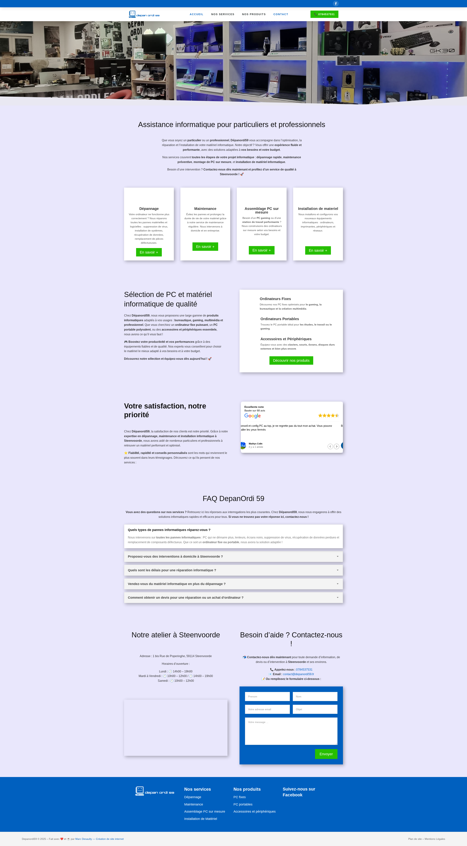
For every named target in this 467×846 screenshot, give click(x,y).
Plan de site (415, 838)
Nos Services (222, 14)
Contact (280, 14)
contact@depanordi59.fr (298, 674)
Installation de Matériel (200, 819)
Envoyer (326, 754)
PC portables (243, 804)
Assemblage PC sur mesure (204, 811)
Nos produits (254, 14)
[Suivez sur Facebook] (336, 4)
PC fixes (240, 797)
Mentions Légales (435, 838)
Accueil (197, 14)
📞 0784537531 (324, 14)
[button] (336, 446)
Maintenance (193, 804)
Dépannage (192, 797)
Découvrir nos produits (291, 360)
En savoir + (149, 252)
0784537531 (304, 669)
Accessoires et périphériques (255, 811)
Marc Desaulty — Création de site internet (99, 838)
